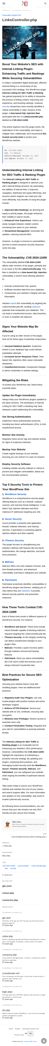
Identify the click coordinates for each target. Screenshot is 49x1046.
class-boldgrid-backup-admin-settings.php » (29, 836)
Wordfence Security (15, 494)
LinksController (23, 866)
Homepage (6, 10)
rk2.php (6, 1010)
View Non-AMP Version (30, 1041)
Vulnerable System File (21, 10)
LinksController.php (38, 866)
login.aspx (7, 992)
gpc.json (7, 886)
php (6, 868)
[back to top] (44, 1041)
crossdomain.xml (10, 973)
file (21, 117)
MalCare (9, 562)
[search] (45, 3)
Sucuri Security (13, 519)
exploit (13, 303)
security (5, 106)
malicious (36, 307)
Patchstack (11, 580)
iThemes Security (14, 540)
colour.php (8, 893)
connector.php (10, 900)
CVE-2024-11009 (8, 866)
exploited (25, 591)
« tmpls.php (7, 846)
